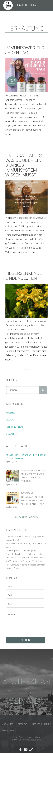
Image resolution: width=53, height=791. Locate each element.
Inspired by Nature (14, 427)
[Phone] (31, 749)
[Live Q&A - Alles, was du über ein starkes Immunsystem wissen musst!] (26, 197)
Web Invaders (35, 740)
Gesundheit (11, 434)
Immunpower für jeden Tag (24, 50)
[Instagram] (26, 749)
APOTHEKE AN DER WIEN (26, 691)
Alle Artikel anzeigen (26, 517)
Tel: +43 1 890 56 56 (25, 5)
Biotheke (10, 420)
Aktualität (10, 413)
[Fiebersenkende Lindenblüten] (26, 301)
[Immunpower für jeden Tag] (26, 75)
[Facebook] (20, 749)
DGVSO (15, 740)
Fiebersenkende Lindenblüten (23, 276)
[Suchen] (43, 390)
